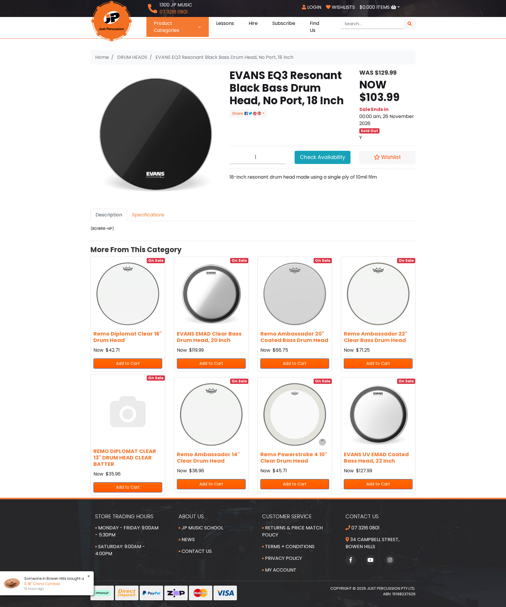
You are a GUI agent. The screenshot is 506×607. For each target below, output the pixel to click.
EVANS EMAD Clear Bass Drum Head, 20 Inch (209, 337)
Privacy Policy (283, 558)
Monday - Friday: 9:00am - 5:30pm (126, 531)
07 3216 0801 (365, 527)
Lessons (225, 23)
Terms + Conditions (289, 546)
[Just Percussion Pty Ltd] (111, 20)
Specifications (148, 214)
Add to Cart (128, 363)
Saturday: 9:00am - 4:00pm (120, 550)
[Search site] (410, 24)
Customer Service (287, 516)
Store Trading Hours (124, 516)
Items (375, 7)
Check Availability (322, 157)
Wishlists (343, 7)
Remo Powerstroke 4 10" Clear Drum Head (293, 457)
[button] (387, 157)
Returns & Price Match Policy (292, 531)
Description (108, 214)
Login (313, 7)
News (187, 539)
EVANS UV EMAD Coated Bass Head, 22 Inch (376, 457)
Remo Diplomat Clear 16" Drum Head (127, 337)
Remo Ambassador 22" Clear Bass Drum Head (375, 337)
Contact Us (196, 551)
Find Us (314, 27)
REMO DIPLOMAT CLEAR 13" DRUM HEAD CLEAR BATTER (124, 457)
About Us (191, 516)
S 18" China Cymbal (42, 583)
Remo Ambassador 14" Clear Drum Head (208, 457)
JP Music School (201, 527)
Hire (253, 23)
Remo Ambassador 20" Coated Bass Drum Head (294, 337)
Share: (238, 113)
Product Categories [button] (166, 27)
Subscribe (283, 23)
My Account (280, 570)
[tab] (108, 215)
